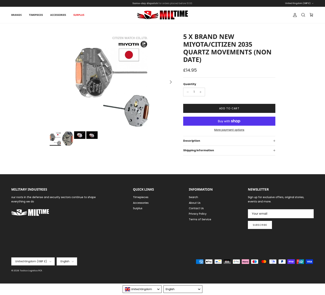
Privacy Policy (198, 214)
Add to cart (229, 108)
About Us (194, 203)
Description (191, 141)
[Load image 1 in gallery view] (112, 80)
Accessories (58, 15)
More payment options (229, 130)
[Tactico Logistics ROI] (162, 15)
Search (193, 197)
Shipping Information (198, 150)
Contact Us (196, 208)
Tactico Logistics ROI (31, 270)
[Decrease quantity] (186, 92)
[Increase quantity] (201, 92)
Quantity (189, 84)
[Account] (294, 15)
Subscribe (260, 225)
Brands (16, 15)
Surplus (78, 15)
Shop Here (187, 4)
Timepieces (36, 15)
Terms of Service (200, 219)
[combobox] (142, 289)
